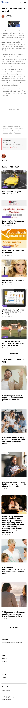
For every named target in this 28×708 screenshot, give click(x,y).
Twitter (4, 677)
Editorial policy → (13, 147)
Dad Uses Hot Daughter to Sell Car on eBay (13, 193)
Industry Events (6, 216)
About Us (4, 658)
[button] (25, 2)
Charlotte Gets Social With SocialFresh (13, 252)
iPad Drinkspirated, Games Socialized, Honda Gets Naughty (13, 312)
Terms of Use (5, 687)
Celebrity (5, 337)
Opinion (5, 276)
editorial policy (7, 133)
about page (18, 133)
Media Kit (4, 665)
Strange (5, 187)
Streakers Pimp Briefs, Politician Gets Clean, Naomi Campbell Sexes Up (13, 343)
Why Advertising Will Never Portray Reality (13, 281)
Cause (4, 305)
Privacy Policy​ (6, 690)
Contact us (5, 661)
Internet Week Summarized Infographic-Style (13, 222)
